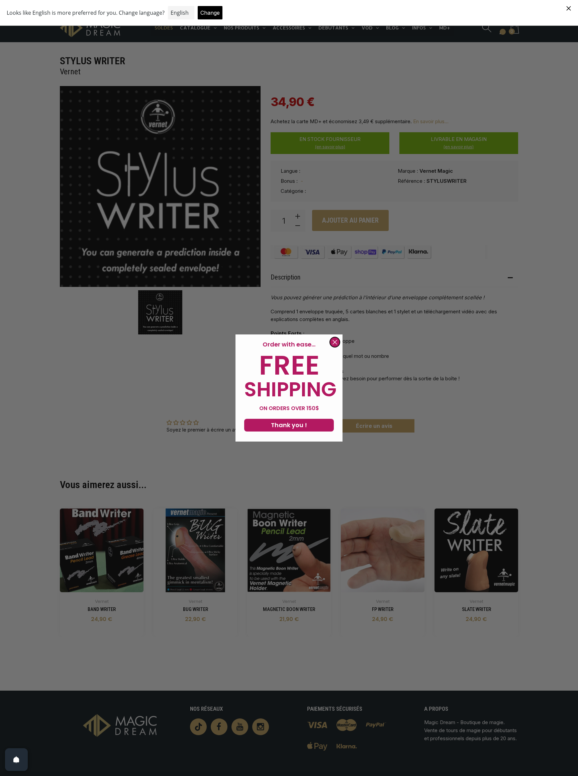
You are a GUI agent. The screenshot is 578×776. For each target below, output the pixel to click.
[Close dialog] (335, 342)
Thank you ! (289, 425)
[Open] (16, 759)
